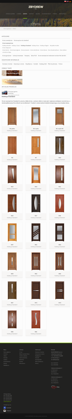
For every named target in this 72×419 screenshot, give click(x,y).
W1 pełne (12, 128)
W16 (36, 186)
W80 (12, 332)
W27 (36, 216)
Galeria (38, 14)
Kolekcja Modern (6, 45)
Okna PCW (34, 55)
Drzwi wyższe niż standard (21, 40)
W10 (60, 157)
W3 (12, 157)
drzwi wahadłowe (34, 50)
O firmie (19, 14)
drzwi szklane (63, 50)
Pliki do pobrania (52, 64)
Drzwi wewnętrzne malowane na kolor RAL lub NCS (52, 55)
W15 (12, 186)
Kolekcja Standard (26, 45)
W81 (36, 332)
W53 (60, 245)
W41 (60, 216)
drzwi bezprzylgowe (15, 50)
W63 (60, 274)
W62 (36, 274)
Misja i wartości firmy (24, 354)
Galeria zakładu (23, 356)
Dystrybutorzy (46, 14)
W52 (36, 245)
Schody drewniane (18, 55)
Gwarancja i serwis (19, 64)
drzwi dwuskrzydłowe (53, 50)
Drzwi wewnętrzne (7, 43)
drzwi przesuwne (25, 50)
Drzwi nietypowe (6, 48)
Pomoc (61, 64)
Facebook (8, 407)
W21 (60, 186)
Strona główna (10, 14)
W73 (36, 303)
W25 (12, 216)
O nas (20, 352)
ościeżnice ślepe (6, 52)
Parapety (27, 55)
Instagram (8, 410)
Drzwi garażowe (6, 55)
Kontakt (31, 14)
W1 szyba (36, 128)
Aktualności (22, 363)
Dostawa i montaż (7, 64)
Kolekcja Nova (35, 45)
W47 (12, 245)
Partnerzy (21, 359)
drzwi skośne (5, 50)
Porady (55, 14)
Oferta (25, 14)
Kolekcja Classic (16, 45)
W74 (60, 303)
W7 (36, 157)
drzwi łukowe (43, 50)
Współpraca (62, 14)
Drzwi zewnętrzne (7, 40)
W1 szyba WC (59, 128)
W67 (12, 303)
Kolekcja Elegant (44, 45)
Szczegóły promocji (13, 95)
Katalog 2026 (43, 64)
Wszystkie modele (54, 45)
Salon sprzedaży (23, 357)
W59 (12, 274)
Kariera (21, 361)
